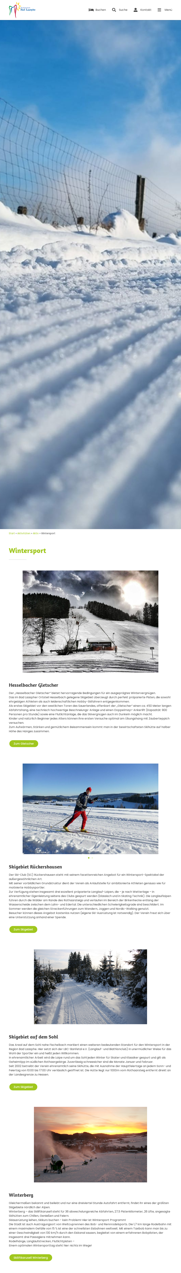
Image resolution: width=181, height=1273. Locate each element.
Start (12, 533)
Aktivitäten (23, 533)
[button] (14, 809)
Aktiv (36, 533)
